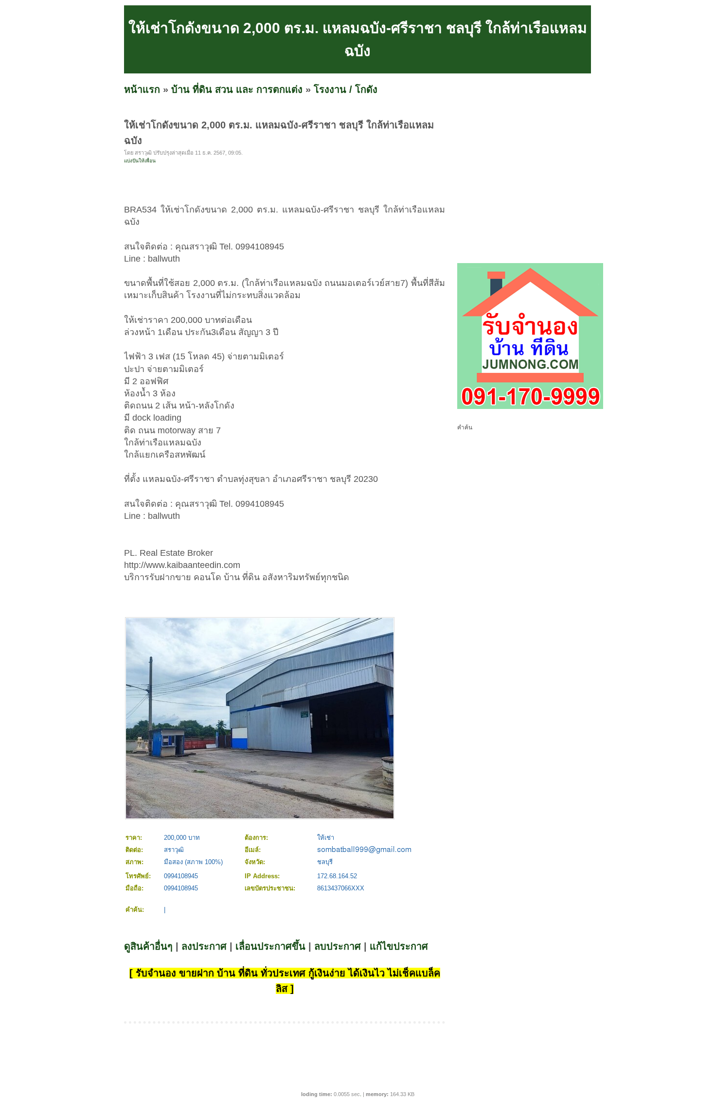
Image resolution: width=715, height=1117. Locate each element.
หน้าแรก (142, 89)
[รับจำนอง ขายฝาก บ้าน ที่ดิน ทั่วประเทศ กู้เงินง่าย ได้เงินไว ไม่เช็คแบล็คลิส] (530, 407)
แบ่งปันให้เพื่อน (140, 160)
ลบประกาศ (337, 946)
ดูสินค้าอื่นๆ (148, 946)
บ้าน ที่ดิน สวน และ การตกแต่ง (237, 89)
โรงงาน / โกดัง (345, 89)
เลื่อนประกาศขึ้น (270, 946)
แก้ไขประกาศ (399, 946)
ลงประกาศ (204, 946)
